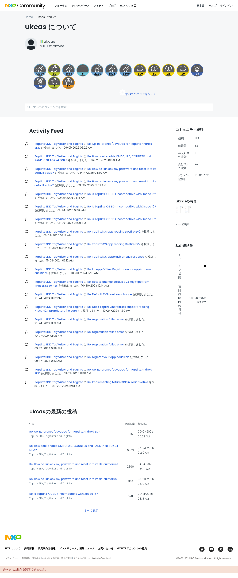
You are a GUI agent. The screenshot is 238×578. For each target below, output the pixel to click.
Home (29, 17)
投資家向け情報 (47, 548)
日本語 (201, 5)
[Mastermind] (68, 82)
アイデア (99, 5)
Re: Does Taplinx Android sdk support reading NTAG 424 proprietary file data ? (91, 309)
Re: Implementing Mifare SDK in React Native (117, 382)
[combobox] (119, 107)
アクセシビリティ (82, 558)
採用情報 (29, 548)
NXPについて (13, 548)
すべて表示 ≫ (93, 510)
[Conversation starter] (82, 70)
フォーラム (61, 5)
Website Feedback (102, 558)
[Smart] (168, 70)
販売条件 (36, 558)
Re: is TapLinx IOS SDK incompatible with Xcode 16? (121, 194)
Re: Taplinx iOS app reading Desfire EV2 (113, 232)
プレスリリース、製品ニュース (77, 548)
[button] (179, 209)
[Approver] (54, 82)
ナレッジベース (80, 5)
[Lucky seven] (68, 70)
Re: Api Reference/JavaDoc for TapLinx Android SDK (93, 146)
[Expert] (154, 70)
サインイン (226, 5)
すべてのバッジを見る (139, 94)
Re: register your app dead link (108, 357)
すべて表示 (183, 224)
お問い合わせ (105, 548)
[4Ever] (125, 70)
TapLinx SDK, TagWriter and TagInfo (58, 144)
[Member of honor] (40, 70)
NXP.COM (126, 5)
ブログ (112, 5)
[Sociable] (182, 70)
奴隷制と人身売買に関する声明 (57, 558)
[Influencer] (40, 82)
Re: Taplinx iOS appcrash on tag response (115, 257)
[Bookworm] (140, 70)
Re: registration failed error (105, 319)
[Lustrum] (111, 70)
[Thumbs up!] (54, 70)
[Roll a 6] (97, 70)
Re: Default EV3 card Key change (109, 294)
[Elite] (197, 70)
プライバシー (11, 558)
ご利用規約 (25, 558)
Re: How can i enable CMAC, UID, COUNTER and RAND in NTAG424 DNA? (73, 448)
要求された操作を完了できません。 (25, 569)
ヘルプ (213, 5)
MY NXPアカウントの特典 (132, 548)
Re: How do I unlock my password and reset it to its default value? (73, 464)
